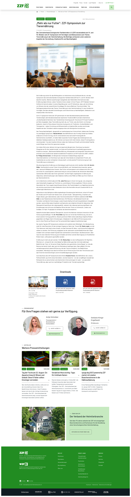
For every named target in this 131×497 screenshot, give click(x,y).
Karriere (101, 459)
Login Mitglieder (92, 2)
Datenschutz (95, 484)
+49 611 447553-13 (100, 327)
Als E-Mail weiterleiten (89, 19)
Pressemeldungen (51, 11)
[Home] (37, 12)
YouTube (31, 481)
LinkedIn (24, 481)
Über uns (84, 7)
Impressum (88, 484)
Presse (80, 2)
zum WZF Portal (109, 2)
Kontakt (85, 2)
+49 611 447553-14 (55, 328)
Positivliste (81, 461)
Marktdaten (49, 7)
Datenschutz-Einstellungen (105, 484)
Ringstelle (76, 2)
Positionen (39, 7)
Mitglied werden (94, 7)
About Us (101, 2)
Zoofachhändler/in (83, 474)
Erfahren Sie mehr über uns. (81, 432)
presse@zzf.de (55, 333)
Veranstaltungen (61, 7)
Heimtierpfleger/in (83, 477)
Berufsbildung (74, 7)
